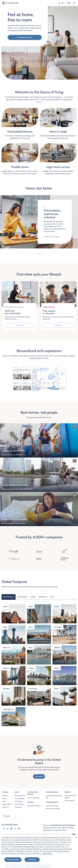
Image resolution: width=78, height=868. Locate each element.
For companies (19, 798)
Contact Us (5, 807)
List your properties (33, 798)
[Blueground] (10, 824)
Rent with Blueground (34, 806)
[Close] (76, 837)
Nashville (57, 648)
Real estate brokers (52, 806)
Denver (31, 627)
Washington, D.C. (8, 709)
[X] (15, 828)
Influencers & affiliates (53, 809)
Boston (31, 606)
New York (6, 668)
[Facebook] (3, 828)
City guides (18, 807)
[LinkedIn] (7, 828)
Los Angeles (58, 627)
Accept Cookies (13, 859)
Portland (31, 668)
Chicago (56, 606)
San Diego (6, 689)
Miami (31, 648)
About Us (5, 796)
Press (4, 801)
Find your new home (25, 37)
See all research (70, 801)
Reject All (32, 859)
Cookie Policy (47, 854)
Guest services (19, 804)
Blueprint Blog (6, 804)
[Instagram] (11, 828)
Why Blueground (20, 796)
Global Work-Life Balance (70, 797)
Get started (39, 776)
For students (18, 801)
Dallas (5, 627)
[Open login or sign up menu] (74, 3)
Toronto (56, 668)
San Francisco (33, 689)
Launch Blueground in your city (54, 797)
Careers (4, 798)
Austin (5, 606)
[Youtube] (19, 828)
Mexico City (7, 648)
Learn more (19, 325)
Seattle (56, 689)
